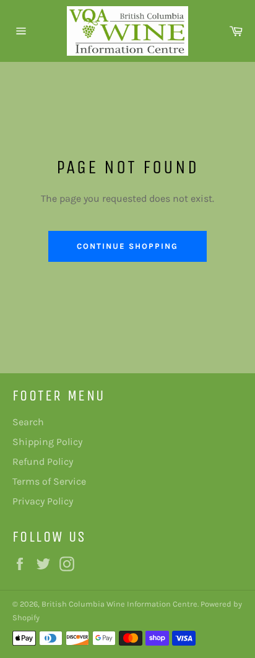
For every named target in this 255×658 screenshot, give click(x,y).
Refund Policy (42, 461)
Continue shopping (127, 246)
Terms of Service (49, 481)
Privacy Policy (42, 501)
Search (28, 422)
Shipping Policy (47, 442)
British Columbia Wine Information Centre (119, 603)
